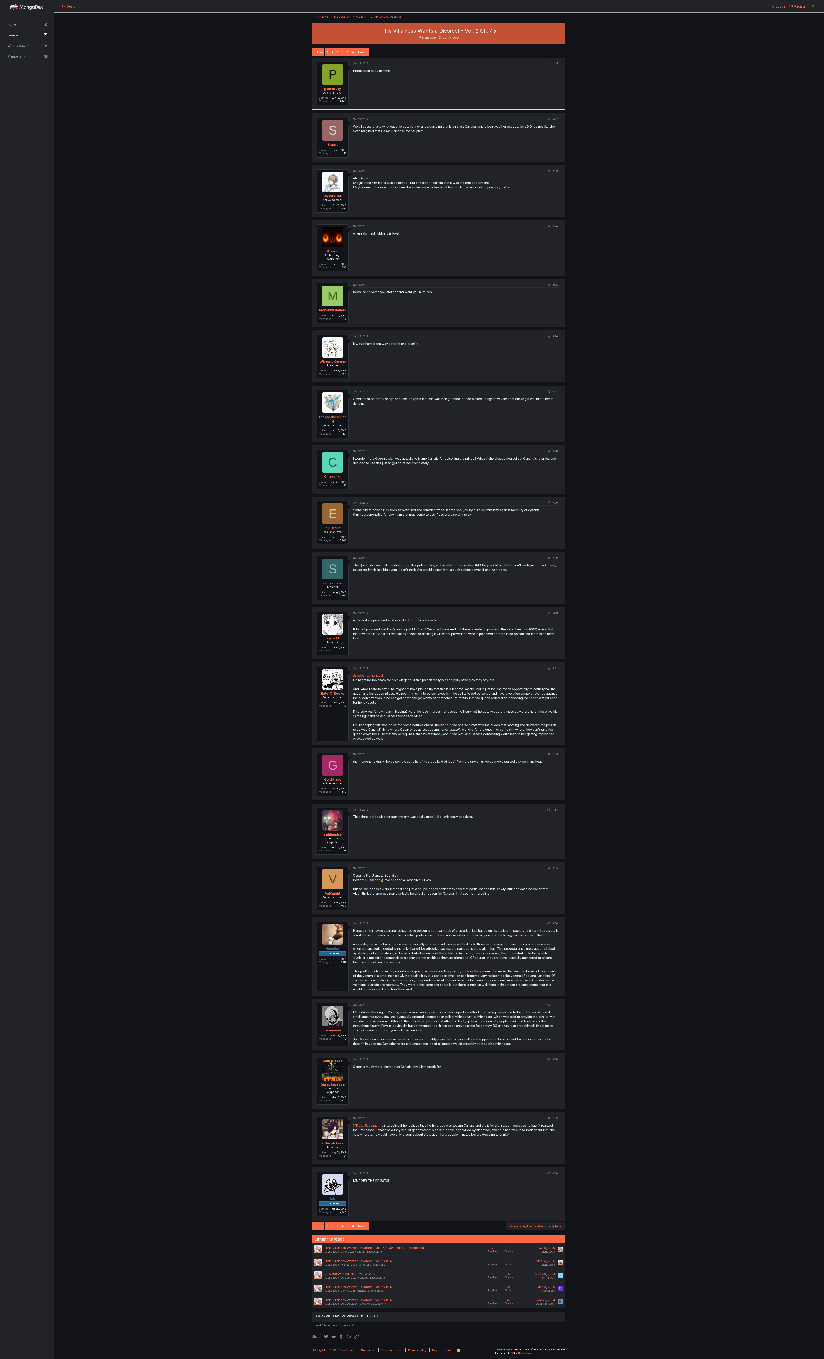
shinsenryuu (333, 583)
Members (14, 56)
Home (12, 24)
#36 (555, 923)
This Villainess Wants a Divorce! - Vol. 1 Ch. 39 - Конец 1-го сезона (374, 1248)
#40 (555, 1173)
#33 (555, 754)
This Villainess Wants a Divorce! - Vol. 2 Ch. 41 (359, 1287)
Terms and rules (392, 1350)
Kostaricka (548, 1290)
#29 (555, 502)
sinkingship (332, 835)
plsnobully (332, 89)
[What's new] (813, 6)
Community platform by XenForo (530, 1349)
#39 (555, 1118)
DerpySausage (333, 1085)
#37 (555, 1004)
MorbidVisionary (332, 310)
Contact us (368, 1350)
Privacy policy (417, 1350)
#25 (555, 284)
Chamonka (332, 476)
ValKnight (332, 893)
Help (435, 1350)
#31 (555, 613)
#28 (555, 451)
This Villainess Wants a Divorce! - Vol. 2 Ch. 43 (359, 1261)
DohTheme (524, 1352)
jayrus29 (333, 638)
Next (361, 52)
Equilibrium (333, 528)
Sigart (333, 144)
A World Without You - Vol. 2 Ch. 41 (350, 1274)
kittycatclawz (333, 1143)
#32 (555, 668)
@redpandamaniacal (368, 675)
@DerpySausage (365, 1125)
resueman (332, 1030)
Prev (320, 52)
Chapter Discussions (369, 1251)
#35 (555, 868)
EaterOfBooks (332, 693)
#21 (556, 63)
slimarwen (548, 1277)
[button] (29, 45)
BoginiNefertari (545, 1303)
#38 (555, 1059)
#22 (555, 119)
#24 (555, 226)
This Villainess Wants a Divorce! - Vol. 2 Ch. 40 (359, 1300)
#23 (555, 171)
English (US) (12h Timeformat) (335, 1350)
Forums (13, 35)
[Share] (549, 63)
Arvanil (332, 251)
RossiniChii (333, 196)
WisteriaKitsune (333, 361)
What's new (16, 45)
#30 (555, 557)
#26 (555, 336)
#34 (555, 809)
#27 (555, 391)
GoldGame (332, 779)
